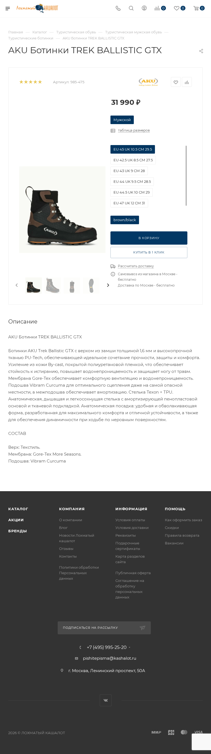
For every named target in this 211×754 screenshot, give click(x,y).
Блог (63, 527)
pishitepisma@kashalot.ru (109, 658)
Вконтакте (106, 700)
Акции (16, 520)
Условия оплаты (130, 520)
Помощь (175, 509)
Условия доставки (132, 527)
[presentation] (16, 285)
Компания (72, 509)
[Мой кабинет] (144, 8)
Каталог (18, 509)
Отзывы (66, 548)
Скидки (172, 527)
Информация (131, 509)
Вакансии (174, 543)
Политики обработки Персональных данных (79, 573)
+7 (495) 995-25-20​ (107, 647)
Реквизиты (125, 535)
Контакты (68, 556)
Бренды (17, 531)
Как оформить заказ (183, 520)
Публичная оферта (133, 573)
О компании (70, 520)
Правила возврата (182, 535)
